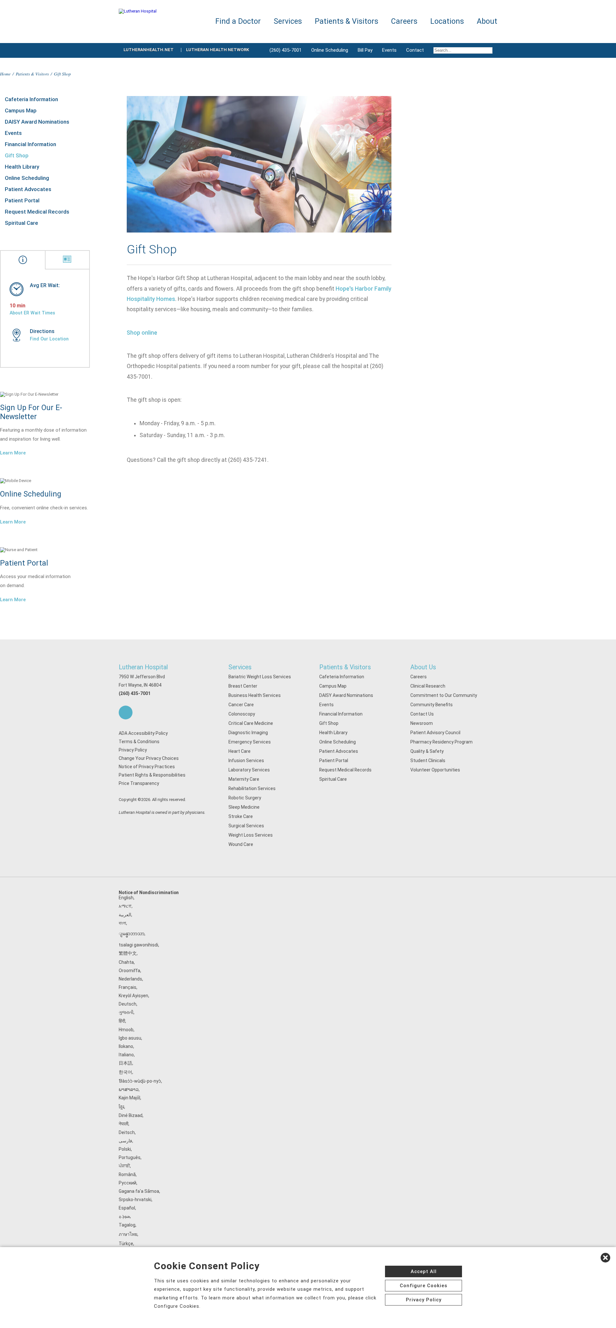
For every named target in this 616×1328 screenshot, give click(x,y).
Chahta (126, 962)
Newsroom (421, 723)
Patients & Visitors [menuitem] (346, 21)
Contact (415, 50)
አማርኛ (125, 906)
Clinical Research (427, 686)
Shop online (142, 333)
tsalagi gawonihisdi (138, 944)
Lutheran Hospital (143, 667)
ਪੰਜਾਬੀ (124, 1165)
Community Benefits (431, 704)
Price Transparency (139, 783)
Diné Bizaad (130, 1115)
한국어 (125, 1072)
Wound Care (240, 844)
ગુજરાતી (126, 1012)
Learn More (13, 453)
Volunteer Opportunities (435, 769)
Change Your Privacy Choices (149, 758)
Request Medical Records (37, 211)
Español (127, 1207)
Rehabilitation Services (252, 788)
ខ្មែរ (121, 1106)
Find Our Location (49, 338)
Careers (418, 676)
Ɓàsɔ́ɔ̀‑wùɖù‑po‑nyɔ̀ (140, 1081)
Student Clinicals (427, 760)
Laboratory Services (249, 769)
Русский (127, 1182)
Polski (125, 1149)
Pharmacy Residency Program (441, 741)
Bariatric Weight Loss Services (259, 676)
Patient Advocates (28, 189)
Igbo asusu (130, 1038)
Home (5, 74)
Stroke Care (240, 816)
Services (240, 667)
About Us (423, 667)
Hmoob (126, 1029)
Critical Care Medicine (250, 723)
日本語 (125, 1063)
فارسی (125, 1140)
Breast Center (242, 686)
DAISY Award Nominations (37, 122)
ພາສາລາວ (129, 1089)
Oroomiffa (129, 970)
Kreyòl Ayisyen (133, 995)
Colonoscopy (241, 714)
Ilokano (126, 1046)
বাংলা (122, 923)
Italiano (126, 1054)
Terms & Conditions (139, 741)
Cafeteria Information (31, 99)
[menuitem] (463, 50)
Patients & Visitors (32, 74)
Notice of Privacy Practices (147, 766)
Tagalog (127, 1224)
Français (127, 987)
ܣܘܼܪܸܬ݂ (124, 1216)
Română (127, 1174)
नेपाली (123, 1123)
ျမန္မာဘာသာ (131, 933)
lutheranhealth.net (149, 49)
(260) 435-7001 (286, 50)
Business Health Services (254, 695)
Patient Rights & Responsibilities (152, 775)
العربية (125, 914)
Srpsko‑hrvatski (135, 1199)
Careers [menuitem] (404, 21)
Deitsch (127, 1132)
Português (130, 1157)
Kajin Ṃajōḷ (129, 1097)
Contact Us (422, 714)
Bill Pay (365, 50)
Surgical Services (246, 825)
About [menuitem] (487, 21)
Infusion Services (246, 760)
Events (389, 50)
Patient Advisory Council (435, 732)
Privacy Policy (133, 749)
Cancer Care (241, 704)
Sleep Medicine (244, 807)
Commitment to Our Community (443, 695)
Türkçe (126, 1243)
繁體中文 (128, 953)
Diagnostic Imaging (248, 732)
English (126, 897)
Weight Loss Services (250, 835)
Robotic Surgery (244, 797)
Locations (447, 21)
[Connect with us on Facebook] (126, 712)
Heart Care (239, 751)
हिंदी (122, 1021)
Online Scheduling (329, 50)
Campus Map (21, 110)
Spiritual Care (21, 223)
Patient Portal (22, 200)
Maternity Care (243, 779)
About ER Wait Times (32, 312)
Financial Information (30, 144)
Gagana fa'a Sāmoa (139, 1191)
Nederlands (130, 978)
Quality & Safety (427, 751)
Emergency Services (249, 741)
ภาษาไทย (128, 1234)
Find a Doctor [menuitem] (238, 21)
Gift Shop (17, 155)
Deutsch (127, 1004)
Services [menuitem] (288, 21)
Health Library (22, 166)
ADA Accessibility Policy (143, 733)
